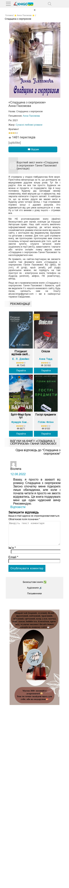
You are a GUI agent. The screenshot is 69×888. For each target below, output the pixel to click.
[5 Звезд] (17, 133)
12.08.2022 (18, 474)
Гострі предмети (45, 414)
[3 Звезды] (13, 133)
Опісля (45, 351)
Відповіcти (17, 507)
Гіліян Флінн (45, 422)
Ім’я (12, 547)
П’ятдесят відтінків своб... (21, 353)
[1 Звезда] (9, 133)
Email (13, 557)
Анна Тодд (45, 358)
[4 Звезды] (15, 133)
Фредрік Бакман (21, 422)
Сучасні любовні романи (29, 124)
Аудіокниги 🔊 (34, 587)
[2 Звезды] (11, 133)
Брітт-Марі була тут (21, 416)
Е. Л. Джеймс (20, 358)
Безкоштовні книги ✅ (34, 582)
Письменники (34, 593)
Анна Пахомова (31, 116)
